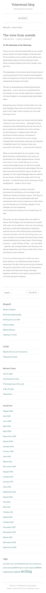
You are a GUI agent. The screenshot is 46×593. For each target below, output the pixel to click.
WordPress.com (32, 588)
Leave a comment (24, 39)
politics (10, 568)
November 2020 (9, 466)
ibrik (27, 564)
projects (15, 567)
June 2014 (7, 487)
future (12, 564)
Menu (24, 18)
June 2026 (7, 421)
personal (5, 568)
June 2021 (7, 456)
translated (31, 568)
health (16, 564)
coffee (4, 564)
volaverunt (8, 572)
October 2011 (8, 512)
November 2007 (9, 532)
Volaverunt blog (23, 4)
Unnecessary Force (11, 379)
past (40, 564)
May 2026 (7, 426)
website (16, 572)
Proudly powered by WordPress (23, 586)
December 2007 (9, 527)
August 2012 (8, 497)
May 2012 (6, 507)
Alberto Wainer (9, 309)
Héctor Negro (8, 325)
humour (21, 563)
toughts (26, 568)
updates (38, 567)
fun (8, 563)
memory (31, 564)
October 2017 (8, 477)
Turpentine (7, 394)
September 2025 (9, 436)
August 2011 (7, 517)
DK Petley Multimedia (12, 314)
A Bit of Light (8, 389)
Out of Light (8, 374)
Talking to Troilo (10, 335)
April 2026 (7, 431)
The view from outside (19, 35)
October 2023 (8, 451)
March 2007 (7, 537)
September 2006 (9, 547)
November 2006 (9, 542)
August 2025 (8, 441)
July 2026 (7, 416)
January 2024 (8, 446)
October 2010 (8, 522)
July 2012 (6, 502)
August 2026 (8, 411)
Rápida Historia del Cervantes (15, 352)
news (36, 563)
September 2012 (9, 492)
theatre (22, 568)
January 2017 (8, 482)
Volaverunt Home (10, 357)
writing (26, 571)
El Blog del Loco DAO (11, 319)
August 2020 (8, 472)
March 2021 (7, 461)
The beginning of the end (13, 384)
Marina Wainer (9, 330)
